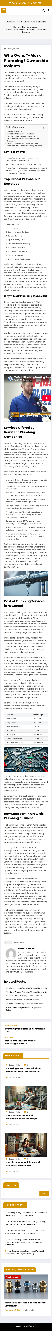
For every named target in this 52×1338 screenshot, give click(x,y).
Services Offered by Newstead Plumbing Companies (23, 139)
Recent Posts (19, 943)
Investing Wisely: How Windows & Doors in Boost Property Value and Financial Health (26, 1214)
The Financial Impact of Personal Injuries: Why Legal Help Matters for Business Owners (25, 1222)
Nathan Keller (26, 948)
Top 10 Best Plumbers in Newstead (20, 134)
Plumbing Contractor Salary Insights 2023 (25, 1030)
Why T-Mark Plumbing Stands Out (22, 136)
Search (11, 1185)
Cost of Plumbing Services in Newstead (22, 143)
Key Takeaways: (16, 131)
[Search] (44, 10)
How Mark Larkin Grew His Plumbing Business (24, 146)
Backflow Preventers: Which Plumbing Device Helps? (26, 1304)
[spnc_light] (48, 11)
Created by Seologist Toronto (24, 1326)
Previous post (11, 1025)
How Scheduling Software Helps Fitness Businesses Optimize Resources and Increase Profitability (23, 1242)
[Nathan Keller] (11, 953)
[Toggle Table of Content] (42, 128)
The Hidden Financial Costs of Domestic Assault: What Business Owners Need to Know (26, 1231)
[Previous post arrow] (46, 1029)
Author (7, 943)
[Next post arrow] (46, 1042)
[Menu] (3, 10)
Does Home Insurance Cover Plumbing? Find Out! (20, 1042)
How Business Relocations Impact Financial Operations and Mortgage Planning (24, 1252)
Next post (9, 1037)
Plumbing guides (14, 1277)
